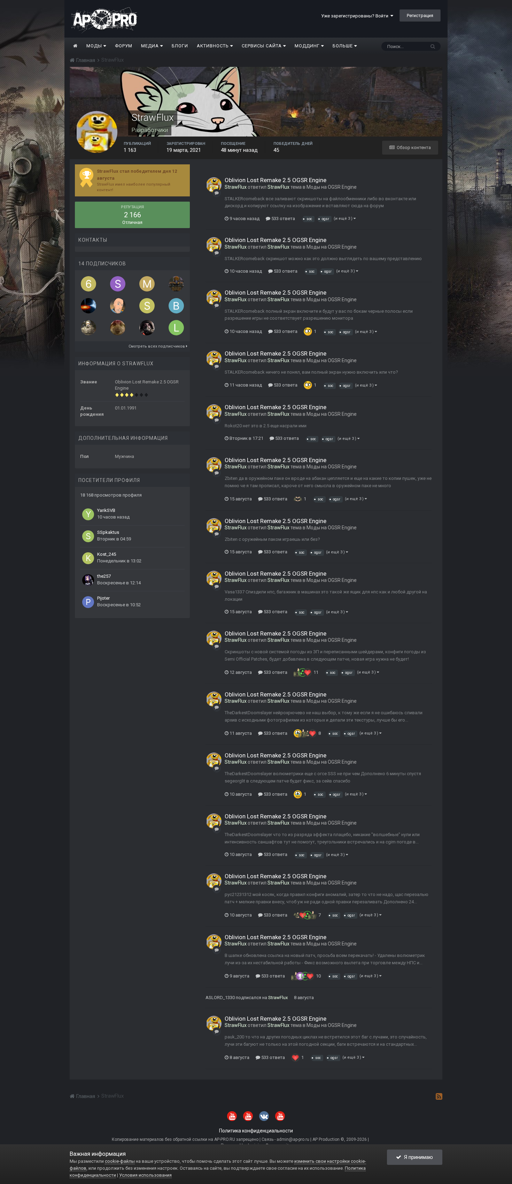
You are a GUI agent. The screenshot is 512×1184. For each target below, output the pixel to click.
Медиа (150, 45)
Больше (343, 45)
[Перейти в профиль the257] (88, 580)
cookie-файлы (120, 1161)
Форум (123, 45)
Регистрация (420, 15)
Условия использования (145, 1175)
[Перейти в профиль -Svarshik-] (147, 305)
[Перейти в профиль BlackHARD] (147, 327)
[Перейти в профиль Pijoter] (88, 602)
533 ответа (282, 218)
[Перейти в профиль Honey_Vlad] (117, 327)
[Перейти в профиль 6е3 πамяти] (88, 283)
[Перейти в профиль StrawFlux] (214, 185)
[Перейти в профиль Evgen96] (88, 327)
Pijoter (103, 598)
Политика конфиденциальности (256, 1131)
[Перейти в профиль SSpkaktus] (88, 536)
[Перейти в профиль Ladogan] (176, 327)
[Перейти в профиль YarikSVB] (88, 514)
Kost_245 (106, 554)
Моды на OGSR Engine (332, 187)
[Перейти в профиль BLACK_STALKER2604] (176, 305)
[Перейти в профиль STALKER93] (117, 283)
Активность (213, 45)
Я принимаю (417, 1157)
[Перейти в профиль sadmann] (88, 305)
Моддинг (308, 45)
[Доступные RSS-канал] (439, 1096)
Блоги (180, 45)
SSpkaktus (108, 532)
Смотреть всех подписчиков (157, 346)
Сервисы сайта (262, 45)
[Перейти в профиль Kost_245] (88, 558)
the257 (104, 576)
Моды (94, 45)
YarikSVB (106, 510)
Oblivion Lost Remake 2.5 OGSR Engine (275, 180)
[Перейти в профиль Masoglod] (147, 283)
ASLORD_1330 (220, 997)
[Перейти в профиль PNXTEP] (117, 305)
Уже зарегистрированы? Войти (355, 15)
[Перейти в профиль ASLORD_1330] (176, 283)
